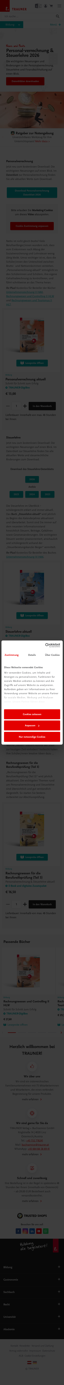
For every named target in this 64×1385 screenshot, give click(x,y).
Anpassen (30, 725)
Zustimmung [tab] (12, 654)
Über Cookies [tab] (52, 654)
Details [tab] (32, 654)
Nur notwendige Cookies (32, 736)
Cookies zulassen (32, 714)
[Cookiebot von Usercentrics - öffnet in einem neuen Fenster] (45, 645)
